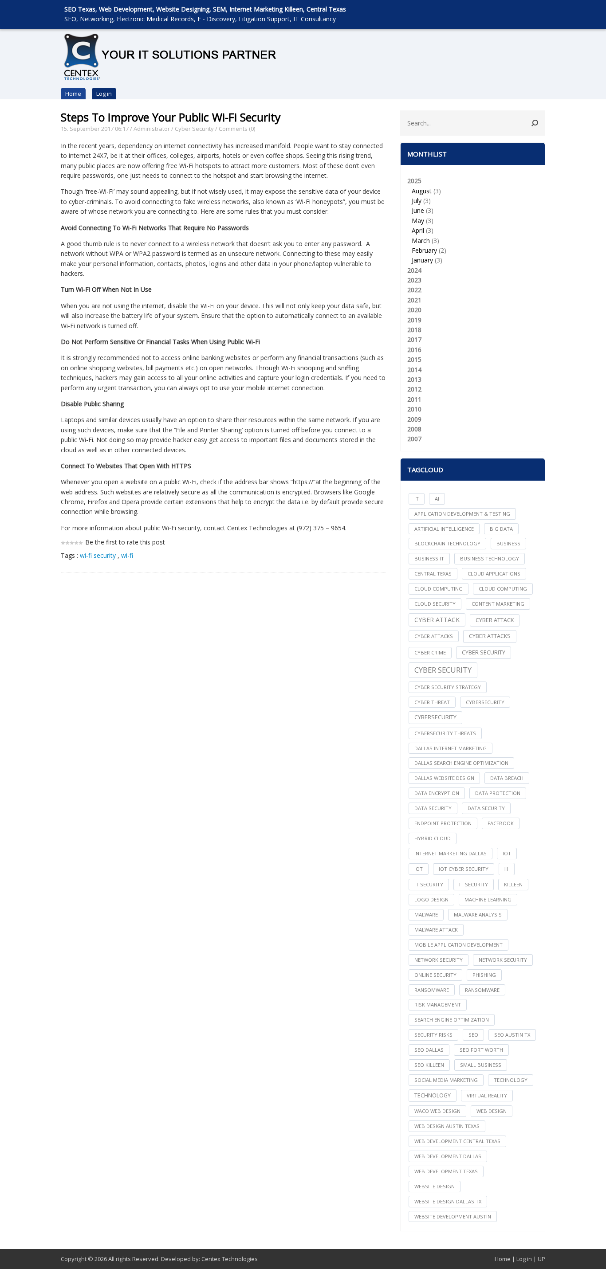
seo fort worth (481, 1049)
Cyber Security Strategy (447, 687)
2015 (414, 359)
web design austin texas (447, 1126)
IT (416, 498)
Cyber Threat (432, 702)
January (422, 260)
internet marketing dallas (450, 853)
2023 (414, 280)
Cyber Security (194, 129)
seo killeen (429, 1064)
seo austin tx (512, 1034)
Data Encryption (436, 793)
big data (501, 528)
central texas (433, 573)
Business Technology (489, 558)
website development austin (452, 1216)
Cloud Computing (503, 588)
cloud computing (438, 588)
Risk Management (437, 1004)
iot (507, 853)
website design (434, 1186)
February (424, 250)
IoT (418, 869)
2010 (414, 409)
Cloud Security (435, 603)
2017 (414, 339)
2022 (414, 290)
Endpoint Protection (443, 823)
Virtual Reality (487, 1095)
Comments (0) (237, 129)
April (418, 230)
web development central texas (457, 1141)
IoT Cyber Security (463, 869)
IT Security (473, 884)
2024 (414, 270)
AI (437, 498)
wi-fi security (98, 555)
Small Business (480, 1064)
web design (491, 1111)
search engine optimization (451, 1019)
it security (428, 884)
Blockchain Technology (447, 543)
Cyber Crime (430, 652)
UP (541, 1259)
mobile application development (458, 944)
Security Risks (433, 1034)
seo (473, 1034)
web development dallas (447, 1156)
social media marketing (446, 1080)
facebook (501, 823)
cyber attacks (433, 636)
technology (510, 1080)
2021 (414, 300)
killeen (513, 884)
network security (438, 959)
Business (508, 543)
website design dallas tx (447, 1201)
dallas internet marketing (450, 748)
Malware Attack (436, 929)
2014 (414, 369)
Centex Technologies (229, 1259)
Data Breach (506, 778)
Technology (432, 1095)
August (422, 191)
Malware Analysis (478, 914)
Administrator (152, 129)
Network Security (503, 959)
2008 (414, 429)
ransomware (431, 990)
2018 (414, 329)
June (418, 210)
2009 (414, 419)
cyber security (483, 652)
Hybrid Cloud (432, 838)
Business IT (429, 558)
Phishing (484, 974)
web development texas (446, 1171)
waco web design (437, 1111)
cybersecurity (485, 702)
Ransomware (482, 990)
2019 (414, 320)
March (421, 240)
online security (435, 974)
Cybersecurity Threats (445, 733)
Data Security (486, 808)
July (416, 200)
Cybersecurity (435, 717)
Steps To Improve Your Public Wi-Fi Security (171, 117)
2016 (414, 349)
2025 (426, 220)
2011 (414, 399)
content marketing (498, 603)
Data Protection (497, 793)
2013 (414, 379)
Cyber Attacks (490, 636)
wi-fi (127, 555)
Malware (426, 914)
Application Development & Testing (462, 513)
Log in (104, 94)
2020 (414, 310)
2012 (414, 389)
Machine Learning (488, 899)
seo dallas (429, 1049)
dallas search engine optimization (461, 763)
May (418, 220)
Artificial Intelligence (444, 528)
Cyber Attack (437, 619)
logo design (431, 899)
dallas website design (444, 778)
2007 (414, 439)
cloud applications (494, 573)
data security (433, 808)
